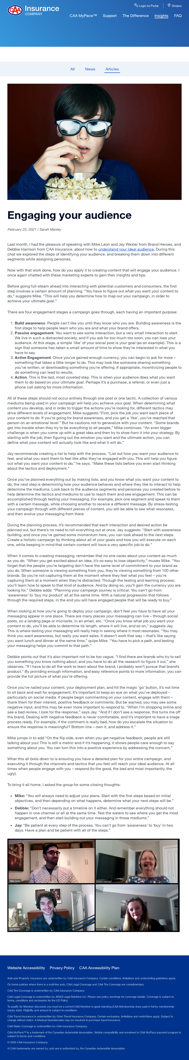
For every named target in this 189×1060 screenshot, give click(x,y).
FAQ (178, 15)
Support (110, 15)
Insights (161, 15)
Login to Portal (148, 6)
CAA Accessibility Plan (99, 967)
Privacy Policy (62, 967)
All (72, 68)
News (90, 68)
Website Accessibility (26, 967)
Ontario (176, 6)
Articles (112, 68)
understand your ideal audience (126, 249)
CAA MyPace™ (83, 15)
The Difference (136, 15)
